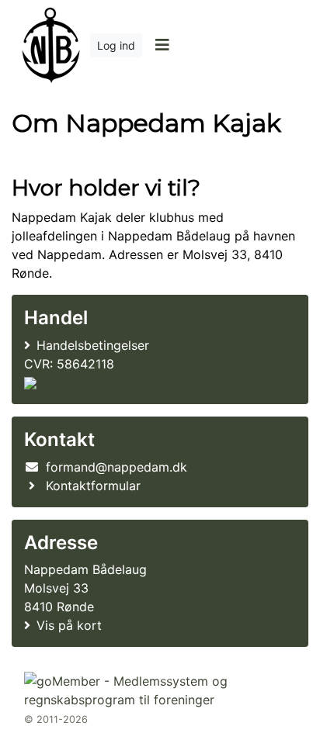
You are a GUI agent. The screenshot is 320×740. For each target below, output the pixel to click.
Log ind (116, 45)
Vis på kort (69, 625)
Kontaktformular (93, 485)
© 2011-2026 (56, 719)
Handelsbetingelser (93, 345)
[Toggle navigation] (162, 45)
